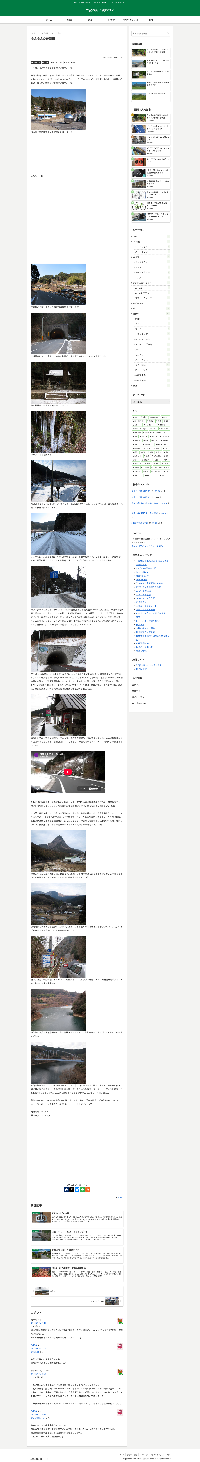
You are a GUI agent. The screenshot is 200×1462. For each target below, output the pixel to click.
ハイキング (144, 1455)
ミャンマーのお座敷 (145, 609)
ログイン (136, 684)
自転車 (46, 62)
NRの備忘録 (141, 579)
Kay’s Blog (142, 572)
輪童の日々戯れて (144, 647)
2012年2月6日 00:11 (38, 1323)
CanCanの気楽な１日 (146, 568)
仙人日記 (140, 624)
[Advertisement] (77, 47)
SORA (34, 1345)
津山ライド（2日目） (141, 491)
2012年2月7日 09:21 (38, 1414)
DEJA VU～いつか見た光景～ (150, 665)
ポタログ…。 (142, 601)
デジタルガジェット (157, 1455)
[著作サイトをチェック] (66, 1189)
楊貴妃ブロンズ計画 (145, 632)
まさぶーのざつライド (146, 605)
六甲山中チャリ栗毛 (145, 628)
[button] (168, 33)
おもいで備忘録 (143, 590)
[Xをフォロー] (71, 1189)
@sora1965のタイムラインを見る (147, 546)
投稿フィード (138, 690)
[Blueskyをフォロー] (77, 1189)
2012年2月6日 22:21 (38, 1374)
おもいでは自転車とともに (148, 587)
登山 (135, 1455)
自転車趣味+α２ (143, 643)
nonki (164, 513)
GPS (168, 1455)
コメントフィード (140, 696)
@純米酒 (35, 1351)
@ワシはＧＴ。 (38, 1417)
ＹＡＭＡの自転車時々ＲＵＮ (149, 583)
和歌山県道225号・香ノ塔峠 (144, 503)
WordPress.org (139, 703)
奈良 (73, 62)
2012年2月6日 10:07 (38, 1348)
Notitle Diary (142, 575)
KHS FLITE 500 (57, 62)
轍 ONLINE (141, 669)
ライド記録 (36, 62)
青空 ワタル (141, 650)
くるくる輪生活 (143, 594)
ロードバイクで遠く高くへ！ (149, 620)
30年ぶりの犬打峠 (139, 523)
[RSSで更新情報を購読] (87, 1189)
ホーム (121, 1455)
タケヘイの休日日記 (145, 598)
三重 (67, 62)
